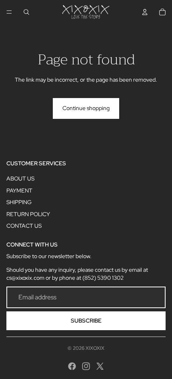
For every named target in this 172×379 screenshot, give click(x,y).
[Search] (26, 12)
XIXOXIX (95, 348)
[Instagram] (86, 366)
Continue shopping (86, 108)
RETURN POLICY (28, 214)
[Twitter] (100, 366)
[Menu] (9, 12)
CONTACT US (24, 225)
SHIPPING (19, 202)
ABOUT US (20, 178)
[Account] (145, 12)
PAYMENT (19, 190)
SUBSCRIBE (86, 320)
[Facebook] (72, 366)
